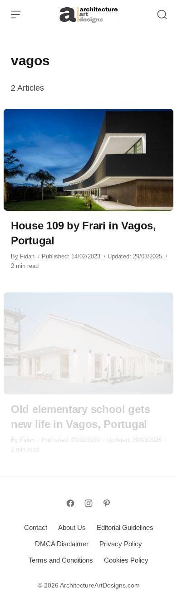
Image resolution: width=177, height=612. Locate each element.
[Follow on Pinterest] (106, 503)
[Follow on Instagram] (88, 503)
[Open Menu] (16, 14)
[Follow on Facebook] (70, 503)
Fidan (27, 256)
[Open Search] (162, 14)
